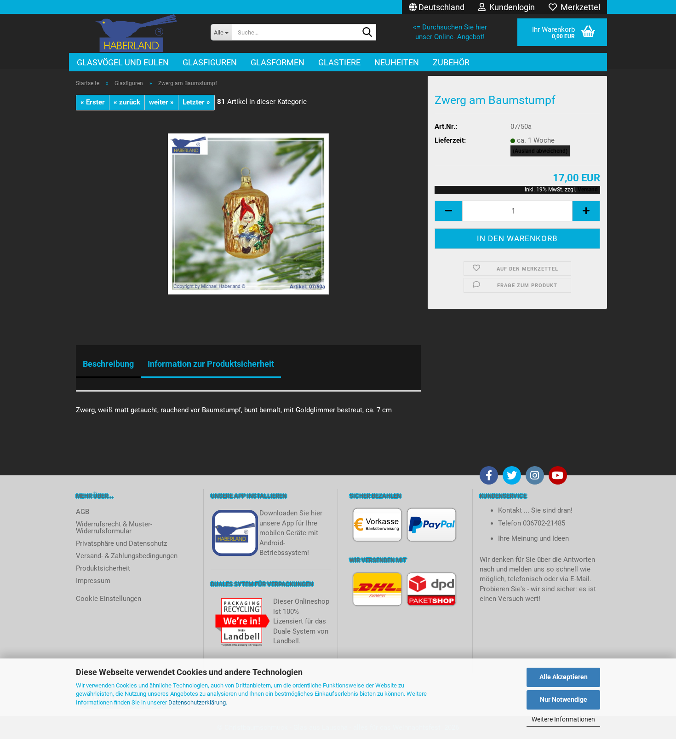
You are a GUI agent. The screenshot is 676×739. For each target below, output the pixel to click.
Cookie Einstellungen (108, 599)
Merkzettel (578, 7)
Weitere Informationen (563, 719)
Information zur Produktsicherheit (211, 364)
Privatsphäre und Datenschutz (121, 543)
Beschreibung (108, 364)
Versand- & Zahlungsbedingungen (127, 556)
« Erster (92, 102)
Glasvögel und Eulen (123, 62)
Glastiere (339, 62)
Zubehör (451, 62)
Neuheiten (396, 62)
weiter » (161, 102)
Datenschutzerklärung (197, 702)
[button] (436, 7)
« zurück (127, 102)
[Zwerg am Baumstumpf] (248, 213)
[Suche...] (367, 32)
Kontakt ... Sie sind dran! (535, 510)
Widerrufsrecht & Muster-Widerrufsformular (114, 527)
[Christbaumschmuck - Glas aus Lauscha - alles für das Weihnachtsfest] (136, 33)
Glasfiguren (210, 62)
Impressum (93, 581)
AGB (82, 512)
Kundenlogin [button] (510, 7)
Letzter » (196, 102)
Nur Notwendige (563, 699)
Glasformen (277, 62)
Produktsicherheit (103, 568)
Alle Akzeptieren (563, 677)
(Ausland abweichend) (540, 151)
